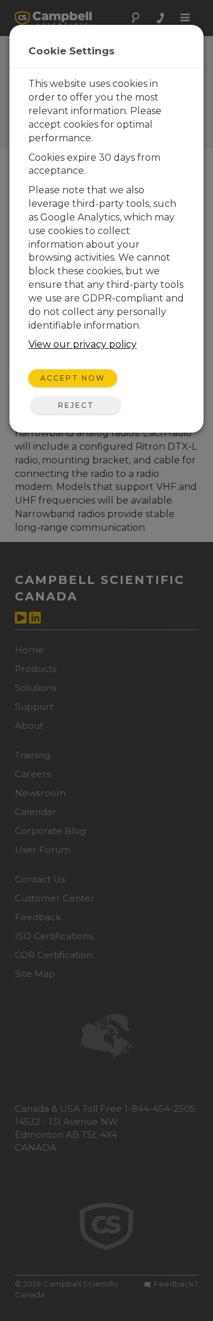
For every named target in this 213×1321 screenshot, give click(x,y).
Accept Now (72, 378)
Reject (76, 405)
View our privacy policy (82, 344)
